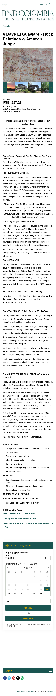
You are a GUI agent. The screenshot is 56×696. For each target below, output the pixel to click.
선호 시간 (9, 601)
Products (6, 26)
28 (28, 593)
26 (15, 593)
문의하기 (8, 670)
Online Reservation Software (25, 691)
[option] (9, 87)
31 (47, 593)
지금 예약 (28, 608)
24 (47, 589)
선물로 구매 (28, 618)
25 (9, 593)
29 (34, 593)
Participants (10, 557)
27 (22, 593)
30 (41, 593)
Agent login (49, 691)
